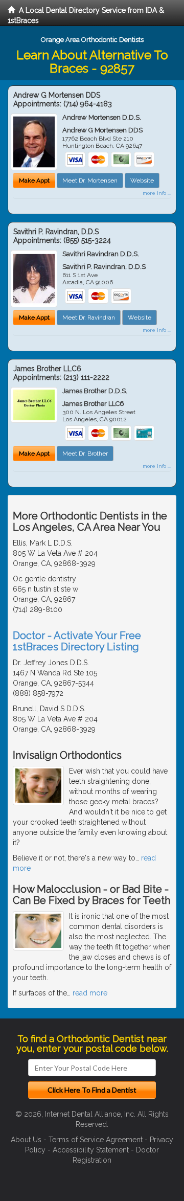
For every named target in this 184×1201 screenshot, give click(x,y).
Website (142, 180)
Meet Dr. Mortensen (90, 180)
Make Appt (34, 180)
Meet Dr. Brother (85, 453)
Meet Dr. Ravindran (88, 317)
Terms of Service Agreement (96, 1140)
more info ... (157, 193)
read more (90, 993)
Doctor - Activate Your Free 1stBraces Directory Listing (77, 641)
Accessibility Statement (91, 1150)
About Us (26, 1140)
